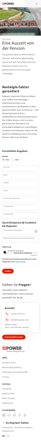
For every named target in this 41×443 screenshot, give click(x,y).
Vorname (6, 167)
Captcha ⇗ (34, 255)
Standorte (7, 389)
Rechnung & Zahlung (12, 367)
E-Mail (5, 190)
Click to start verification (23, 253)
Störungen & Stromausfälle (15, 372)
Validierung (6, 247)
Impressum (7, 427)
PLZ (8, 206)
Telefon (6, 183)
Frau (7, 160)
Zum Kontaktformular (14, 337)
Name (5, 175)
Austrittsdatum (12, 230)
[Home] (20, 349)
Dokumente (7, 403)
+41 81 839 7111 (17, 313)
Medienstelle (8, 393)
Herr (17, 160)
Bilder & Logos (8, 398)
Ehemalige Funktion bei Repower (18, 238)
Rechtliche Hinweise (23, 427)
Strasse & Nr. (11, 198)
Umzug (5, 377)
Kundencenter (9, 362)
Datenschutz (21, 262)
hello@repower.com (19, 320)
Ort (8, 214)
